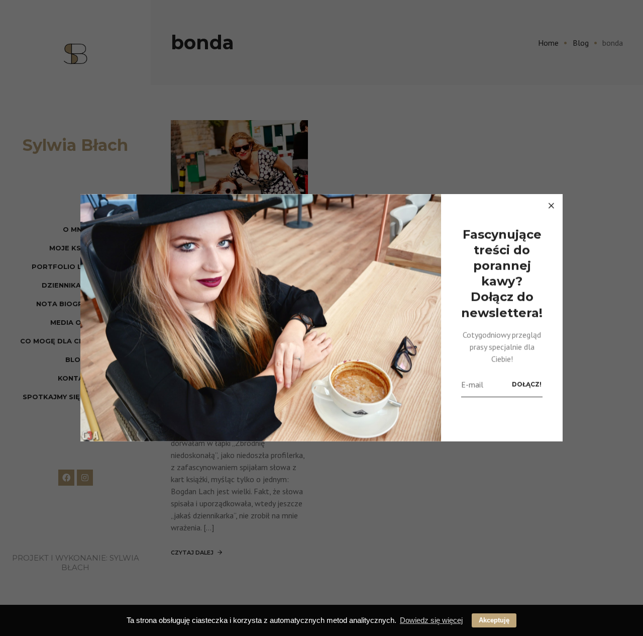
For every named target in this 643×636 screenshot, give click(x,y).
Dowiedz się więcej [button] (431, 620)
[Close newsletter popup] (551, 205)
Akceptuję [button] (494, 620)
